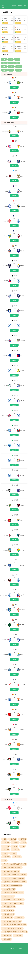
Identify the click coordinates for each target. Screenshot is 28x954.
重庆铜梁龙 (22, 744)
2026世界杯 (20, 917)
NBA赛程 (16, 850)
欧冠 (5, 839)
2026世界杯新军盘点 (9, 889)
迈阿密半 (6, 842)
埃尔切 (21, 131)
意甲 (10, 63)
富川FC (6, 580)
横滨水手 (22, 520)
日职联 (18, 66)
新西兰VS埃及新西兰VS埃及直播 (13, 867)
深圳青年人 (22, 669)
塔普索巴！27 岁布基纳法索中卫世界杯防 (15, 925)
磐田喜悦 (22, 266)
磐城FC (6, 281)
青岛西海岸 (22, 610)
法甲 (4, 63)
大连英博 (6, 82)
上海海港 (22, 112)
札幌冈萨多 (22, 430)
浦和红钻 (6, 520)
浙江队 (6, 625)
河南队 (6, 744)
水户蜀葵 (6, 295)
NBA (23, 846)
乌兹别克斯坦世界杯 (9, 907)
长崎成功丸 (5, 355)
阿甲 (4, 66)
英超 (17, 63)
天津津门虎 (5, 610)
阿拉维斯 (6, 206)
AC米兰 (6, 176)
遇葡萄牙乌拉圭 (8, 917)
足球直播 (8, 5)
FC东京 (22, 355)
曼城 (21, 191)
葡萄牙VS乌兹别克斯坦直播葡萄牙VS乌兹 (15, 864)
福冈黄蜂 (22, 535)
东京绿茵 (6, 505)
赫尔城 (21, 774)
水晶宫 (6, 191)
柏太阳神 (22, 370)
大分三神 (22, 385)
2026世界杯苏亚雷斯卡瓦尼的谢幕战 (14, 900)
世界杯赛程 (18, 857)
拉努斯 (21, 236)
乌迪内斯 (22, 808)
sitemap (24, 948)
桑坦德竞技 (5, 131)
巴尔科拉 (16, 842)
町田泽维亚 (22, 295)
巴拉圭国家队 (7, 939)
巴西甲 (18, 70)
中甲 (11, 70)
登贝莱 (15, 846)
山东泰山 (22, 97)
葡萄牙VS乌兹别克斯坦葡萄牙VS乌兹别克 (15, 875)
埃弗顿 (21, 759)
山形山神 (22, 400)
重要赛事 (20, 5)
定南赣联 (6, 729)
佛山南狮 (6, 669)
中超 (4, 59)
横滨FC (6, 445)
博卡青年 (6, 236)
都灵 (21, 823)
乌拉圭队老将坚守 (9, 896)
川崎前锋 (6, 550)
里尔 (7, 161)
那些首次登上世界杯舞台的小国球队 (13, 892)
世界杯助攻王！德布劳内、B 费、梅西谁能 (15, 932)
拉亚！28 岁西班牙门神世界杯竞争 (13, 928)
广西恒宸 (22, 654)
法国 (5, 860)
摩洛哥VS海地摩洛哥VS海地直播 (13, 885)
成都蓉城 (6, 714)
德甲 (17, 59)
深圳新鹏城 (5, 112)
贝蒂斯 (21, 789)
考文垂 (6, 774)
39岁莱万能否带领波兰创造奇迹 (12, 921)
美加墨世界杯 (7, 935)
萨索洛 (6, 823)
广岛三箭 (22, 310)
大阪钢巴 (6, 310)
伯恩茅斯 (6, 759)
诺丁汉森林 (22, 684)
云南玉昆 (22, 625)
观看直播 (14, 87)
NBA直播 (6, 850)
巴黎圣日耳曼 (23, 161)
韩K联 (4, 70)
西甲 (10, 59)
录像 (3, 7)
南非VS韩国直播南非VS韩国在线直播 (14, 878)
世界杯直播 (7, 857)
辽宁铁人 (22, 714)
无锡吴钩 (22, 640)
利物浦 (6, 684)
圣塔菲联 (6, 221)
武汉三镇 (22, 251)
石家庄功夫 (5, 640)
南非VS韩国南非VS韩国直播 (11, 871)
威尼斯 (21, 176)
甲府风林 (6, 430)
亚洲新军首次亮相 (9, 910)
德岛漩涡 (6, 385)
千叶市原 (22, 550)
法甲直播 (6, 846)
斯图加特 (22, 146)
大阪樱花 (22, 490)
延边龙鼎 (22, 595)
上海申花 (6, 97)
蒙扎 (7, 808)
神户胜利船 (5, 490)
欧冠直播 (13, 839)
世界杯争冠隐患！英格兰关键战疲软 (13, 903)
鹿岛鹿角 (22, 505)
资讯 (25, 5)
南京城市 (6, 654)
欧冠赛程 (23, 839)
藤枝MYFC (22, 340)
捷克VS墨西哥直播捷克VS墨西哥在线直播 (15, 882)
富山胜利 (6, 340)
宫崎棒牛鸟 (22, 460)
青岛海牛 (6, 251)
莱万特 (6, 789)
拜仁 (7, 146)
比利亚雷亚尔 (23, 206)
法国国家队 (19, 935)
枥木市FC (5, 266)
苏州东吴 (22, 729)
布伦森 (6, 853)
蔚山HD (6, 565)
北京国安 (22, 82)
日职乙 (11, 66)
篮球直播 (14, 5)
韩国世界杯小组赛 (9, 914)
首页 (3, 5)
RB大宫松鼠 (5, 415)
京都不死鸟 (5, 535)
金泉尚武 (22, 565)
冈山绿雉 (22, 475)
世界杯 (14, 853)
